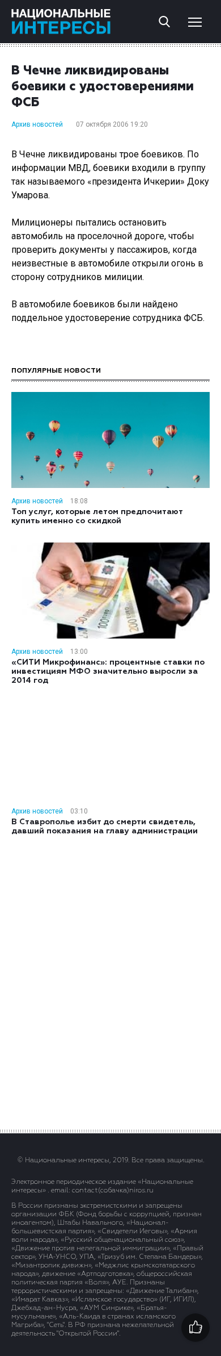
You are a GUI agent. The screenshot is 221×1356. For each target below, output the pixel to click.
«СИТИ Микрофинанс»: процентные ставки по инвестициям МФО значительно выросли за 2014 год (108, 671)
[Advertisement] (110, 981)
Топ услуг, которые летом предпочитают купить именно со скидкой (96, 516)
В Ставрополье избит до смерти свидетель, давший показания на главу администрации (104, 826)
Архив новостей (37, 124)
